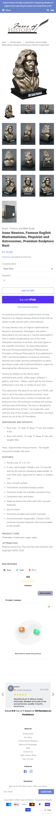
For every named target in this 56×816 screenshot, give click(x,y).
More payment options (28, 306)
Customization (9, 263)
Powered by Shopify (43, 800)
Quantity (6, 275)
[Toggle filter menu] (49, 606)
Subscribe (46, 791)
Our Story (28, 737)
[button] (31, 703)
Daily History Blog (28, 755)
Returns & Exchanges (28, 744)
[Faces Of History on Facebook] (25, 772)
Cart (52, 10)
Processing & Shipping (28, 741)
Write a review (45, 593)
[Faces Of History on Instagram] (30, 772)
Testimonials (28, 733)
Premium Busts (15, 42)
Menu (8, 10)
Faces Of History (27, 800)
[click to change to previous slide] (2, 695)
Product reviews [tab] (13, 600)
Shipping (6, 257)
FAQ (28, 748)
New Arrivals (28, 759)
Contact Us (28, 751)
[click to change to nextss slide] (53, 695)
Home (4, 42)
